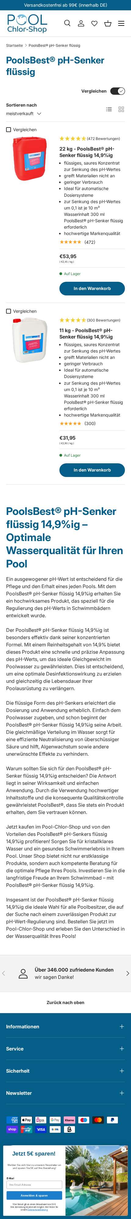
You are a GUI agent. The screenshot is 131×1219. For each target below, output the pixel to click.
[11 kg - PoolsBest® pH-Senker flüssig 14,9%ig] (29, 340)
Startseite (14, 45)
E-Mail (10, 1178)
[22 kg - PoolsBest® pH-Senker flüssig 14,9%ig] (29, 158)
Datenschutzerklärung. (37, 1209)
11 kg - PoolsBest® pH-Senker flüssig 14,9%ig (86, 333)
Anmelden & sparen (34, 1195)
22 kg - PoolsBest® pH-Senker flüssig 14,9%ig (86, 152)
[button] (108, 23)
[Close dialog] (123, 1149)
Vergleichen (94, 91)
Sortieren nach (21, 104)
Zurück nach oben (65, 1002)
